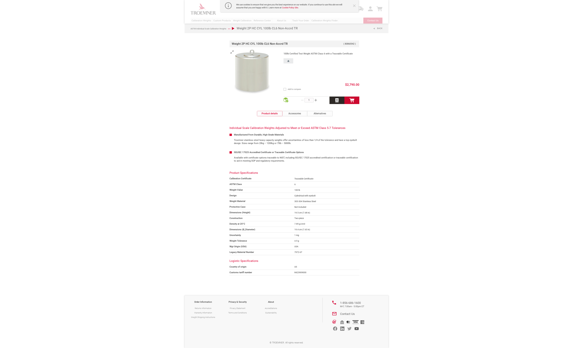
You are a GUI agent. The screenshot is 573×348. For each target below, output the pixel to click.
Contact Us (347, 314)
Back (379, 28)
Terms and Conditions (237, 313)
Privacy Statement (237, 308)
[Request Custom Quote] (336, 100)
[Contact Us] (334, 313)
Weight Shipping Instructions (203, 317)
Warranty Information (203, 313)
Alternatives (320, 113)
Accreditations (271, 308)
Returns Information (203, 308)
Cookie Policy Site (290, 7)
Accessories (294, 113)
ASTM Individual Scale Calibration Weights (208, 29)
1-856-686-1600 (352, 304)
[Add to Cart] (351, 100)
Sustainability (271, 313)
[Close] (354, 6)
